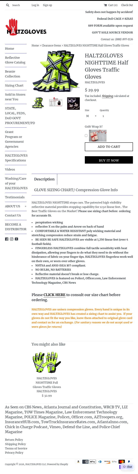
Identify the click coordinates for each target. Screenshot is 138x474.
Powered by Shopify (57, 464)
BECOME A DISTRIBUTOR (15, 227)
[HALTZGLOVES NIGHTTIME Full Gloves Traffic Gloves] (47, 362)
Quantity (104, 110)
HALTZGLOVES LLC (35, 464)
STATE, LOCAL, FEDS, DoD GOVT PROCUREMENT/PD (16, 115)
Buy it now (109, 160)
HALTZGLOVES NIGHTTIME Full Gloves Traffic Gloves (47, 382)
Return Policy (14, 439)
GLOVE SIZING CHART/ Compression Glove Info (76, 190)
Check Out (127, 5)
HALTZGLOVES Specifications (16, 158)
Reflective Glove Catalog (15, 60)
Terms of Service (16, 448)
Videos (10, 169)
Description (44, 179)
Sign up (47, 5)
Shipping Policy (15, 444)
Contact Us (13, 215)
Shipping (107, 96)
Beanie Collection (12, 74)
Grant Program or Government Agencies (14, 139)
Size (87, 110)
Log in (35, 5)
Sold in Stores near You (15, 97)
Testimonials (15, 197)
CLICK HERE (54, 295)
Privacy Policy (14, 452)
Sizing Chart (14, 85)
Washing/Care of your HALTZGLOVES (16, 183)
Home (9, 48)
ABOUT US (16, 206)
